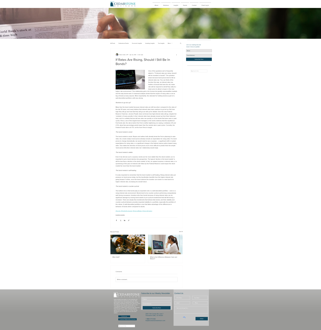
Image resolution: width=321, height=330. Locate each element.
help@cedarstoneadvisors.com (155, 320)
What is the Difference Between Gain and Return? (163, 258)
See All (181, 231)
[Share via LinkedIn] (124, 220)
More (169, 43)
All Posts (112, 43)
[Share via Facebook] (116, 220)
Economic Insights (137, 43)
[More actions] (176, 55)
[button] (176, 5)
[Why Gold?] (127, 244)
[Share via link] (128, 220)
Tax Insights (161, 43)
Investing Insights (150, 43)
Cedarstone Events (123, 43)
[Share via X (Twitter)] (120, 220)
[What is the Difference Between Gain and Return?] (165, 244)
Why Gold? (116, 257)
